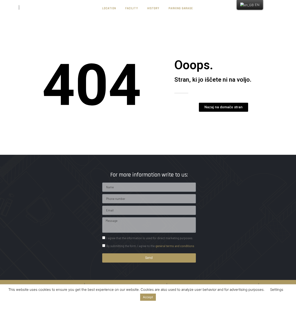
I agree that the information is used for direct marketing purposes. (149, 238)
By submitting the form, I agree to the (150, 246)
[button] (223, 107)
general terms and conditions (174, 246)
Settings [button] (276, 289)
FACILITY (131, 8)
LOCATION (109, 8)
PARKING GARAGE (181, 8)
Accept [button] (148, 297)
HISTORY (153, 8)
